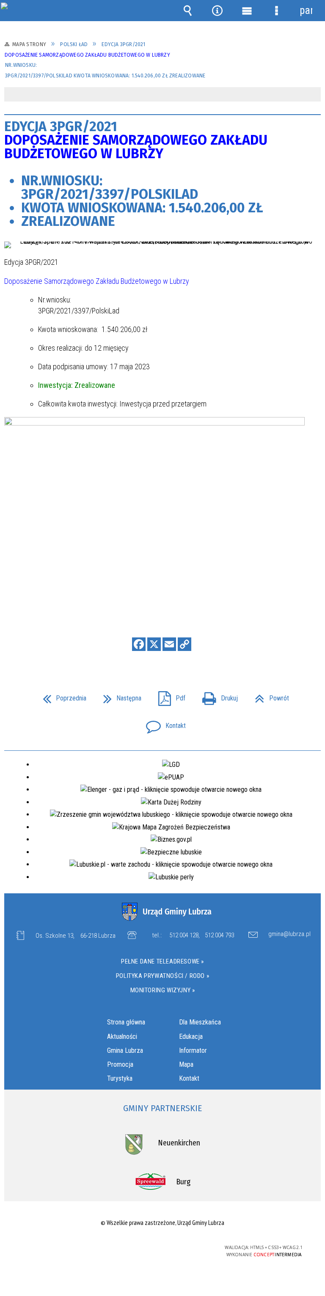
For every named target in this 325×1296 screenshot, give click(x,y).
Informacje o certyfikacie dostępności (56, 1249)
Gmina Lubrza (125, 1050)
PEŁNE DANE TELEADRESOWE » (162, 961)
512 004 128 (183, 935)
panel (306, 10)
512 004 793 (219, 935)
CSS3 (156, 1248)
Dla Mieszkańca (200, 1022)
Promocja (120, 1064)
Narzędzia (217, 10)
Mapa (186, 1064)
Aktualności (122, 1036)
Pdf (168, 695)
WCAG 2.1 (182, 1247)
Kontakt (162, 723)
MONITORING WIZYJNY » (162, 990)
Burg (183, 1182)
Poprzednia (61, 695)
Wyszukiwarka (187, 10)
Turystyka (119, 1078)
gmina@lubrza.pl (289, 934)
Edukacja (191, 1036)
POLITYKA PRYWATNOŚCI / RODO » (162, 976)
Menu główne (246, 10)
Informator (193, 1050)
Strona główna (126, 1022)
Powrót (268, 695)
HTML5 (143, 1248)
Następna (118, 695)
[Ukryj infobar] (313, 95)
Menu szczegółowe (276, 10)
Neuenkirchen (179, 1143)
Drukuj (217, 695)
